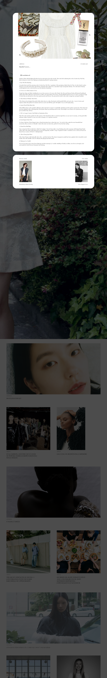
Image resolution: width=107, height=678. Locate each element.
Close (53, 15)
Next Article (83, 171)
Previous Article (26, 171)
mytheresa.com (79, 109)
